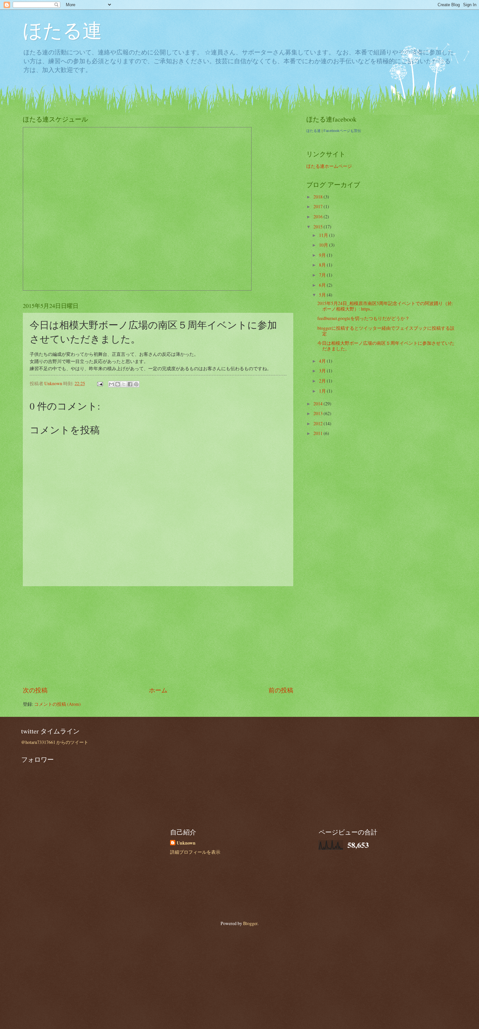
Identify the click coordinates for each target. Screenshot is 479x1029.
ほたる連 (62, 30)
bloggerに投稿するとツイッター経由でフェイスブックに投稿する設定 (386, 331)
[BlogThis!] (117, 384)
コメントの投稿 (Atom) (57, 704)
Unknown (186, 843)
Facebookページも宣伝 (342, 131)
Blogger (250, 923)
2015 (318, 227)
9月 (323, 255)
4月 (323, 361)
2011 (318, 433)
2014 (318, 403)
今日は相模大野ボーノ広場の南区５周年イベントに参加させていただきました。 (385, 346)
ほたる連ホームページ (329, 166)
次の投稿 (35, 690)
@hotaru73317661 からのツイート (54, 742)
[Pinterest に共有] (136, 384)
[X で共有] (124, 384)
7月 (323, 275)
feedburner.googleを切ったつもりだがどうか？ (363, 318)
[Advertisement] (158, 636)
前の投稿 (281, 690)
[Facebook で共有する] (130, 384)
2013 (318, 413)
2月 (323, 381)
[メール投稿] (99, 383)
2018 (318, 197)
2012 (318, 423)
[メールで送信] (111, 384)
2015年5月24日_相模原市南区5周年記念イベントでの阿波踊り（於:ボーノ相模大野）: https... (385, 306)
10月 (324, 245)
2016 (318, 216)
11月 (324, 235)
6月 (323, 285)
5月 (323, 295)
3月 (323, 371)
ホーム (158, 690)
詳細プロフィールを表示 (195, 852)
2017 (318, 206)
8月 (323, 265)
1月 (323, 391)
